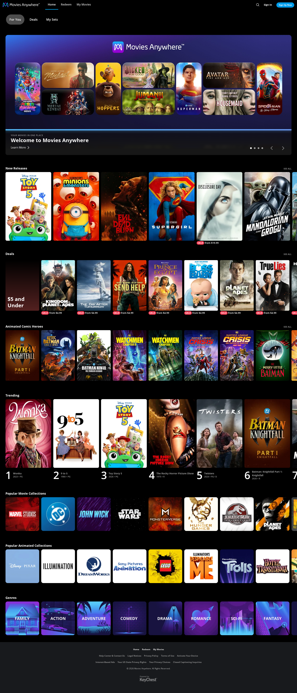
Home (52, 4)
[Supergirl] (172, 206)
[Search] (257, 5)
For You (15, 19)
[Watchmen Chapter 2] (129, 355)
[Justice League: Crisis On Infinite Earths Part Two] (237, 355)
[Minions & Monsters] (76, 206)
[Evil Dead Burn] (124, 206)
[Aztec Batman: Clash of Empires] (58, 355)
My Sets (52, 19)
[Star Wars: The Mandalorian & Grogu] (267, 206)
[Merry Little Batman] (272, 355)
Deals (34, 19)
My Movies (84, 4)
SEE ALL (288, 168)
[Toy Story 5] (28, 206)
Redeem (66, 4)
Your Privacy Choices (159, 662)
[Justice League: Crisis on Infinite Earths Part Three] (201, 355)
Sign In (268, 4)
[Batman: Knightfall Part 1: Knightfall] (22, 355)
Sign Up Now (285, 4)
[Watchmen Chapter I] (165, 355)
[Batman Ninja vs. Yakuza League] (94, 355)
